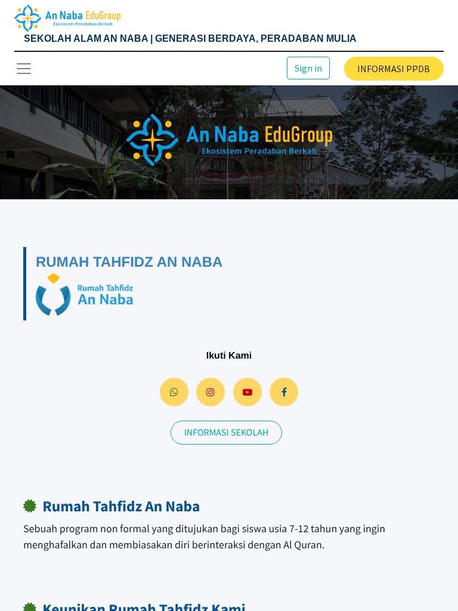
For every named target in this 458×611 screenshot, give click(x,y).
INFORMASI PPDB (393, 69)
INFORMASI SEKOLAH (226, 433)
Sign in (308, 68)
